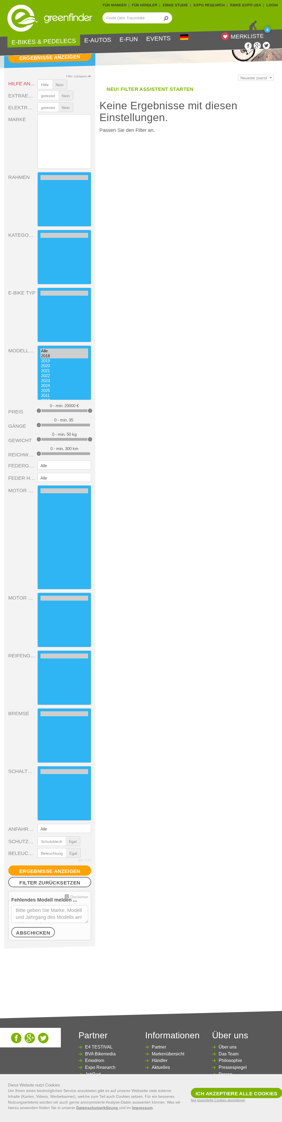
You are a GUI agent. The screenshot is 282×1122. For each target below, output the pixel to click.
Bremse (18, 713)
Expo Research (100, 1067)
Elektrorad (22, 107)
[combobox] (256, 77)
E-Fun (129, 39)
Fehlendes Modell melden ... (44, 900)
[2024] (64, 385)
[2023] (64, 380)
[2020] (64, 365)
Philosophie (230, 1060)
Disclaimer (79, 897)
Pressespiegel (233, 1067)
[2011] (64, 395)
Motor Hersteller (22, 490)
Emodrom (94, 1060)
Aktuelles (161, 1067)
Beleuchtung (22, 853)
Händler (159, 1060)
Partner (159, 1047)
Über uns (228, 1047)
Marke (17, 119)
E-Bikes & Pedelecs (44, 41)
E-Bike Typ (22, 293)
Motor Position (22, 598)
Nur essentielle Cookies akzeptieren (218, 1100)
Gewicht (20, 440)
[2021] (64, 370)
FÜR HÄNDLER (144, 5)
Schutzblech (22, 841)
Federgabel (22, 466)
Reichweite (22, 454)
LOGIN (272, 5)
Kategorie (22, 235)
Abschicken (33, 933)
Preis (15, 412)
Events (158, 38)
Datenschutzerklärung (97, 1107)
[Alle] (64, 350)
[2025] (64, 390)
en (184, 37)
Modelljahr (22, 350)
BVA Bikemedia (100, 1054)
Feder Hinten (22, 478)
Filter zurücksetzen (49, 883)
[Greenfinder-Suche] (166, 17)
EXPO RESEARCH (209, 5)
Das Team (228, 1054)
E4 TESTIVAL (99, 1047)
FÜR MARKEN (114, 5)
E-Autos (97, 40)
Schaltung (22, 771)
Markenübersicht (168, 1054)
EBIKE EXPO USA (245, 5)
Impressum (142, 1107)
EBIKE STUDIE (175, 5)
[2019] (64, 360)
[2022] (64, 375)
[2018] (64, 355)
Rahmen (19, 177)
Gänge (17, 426)
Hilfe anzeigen (22, 83)
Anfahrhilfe (22, 829)
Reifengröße (22, 655)
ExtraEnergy (22, 96)
